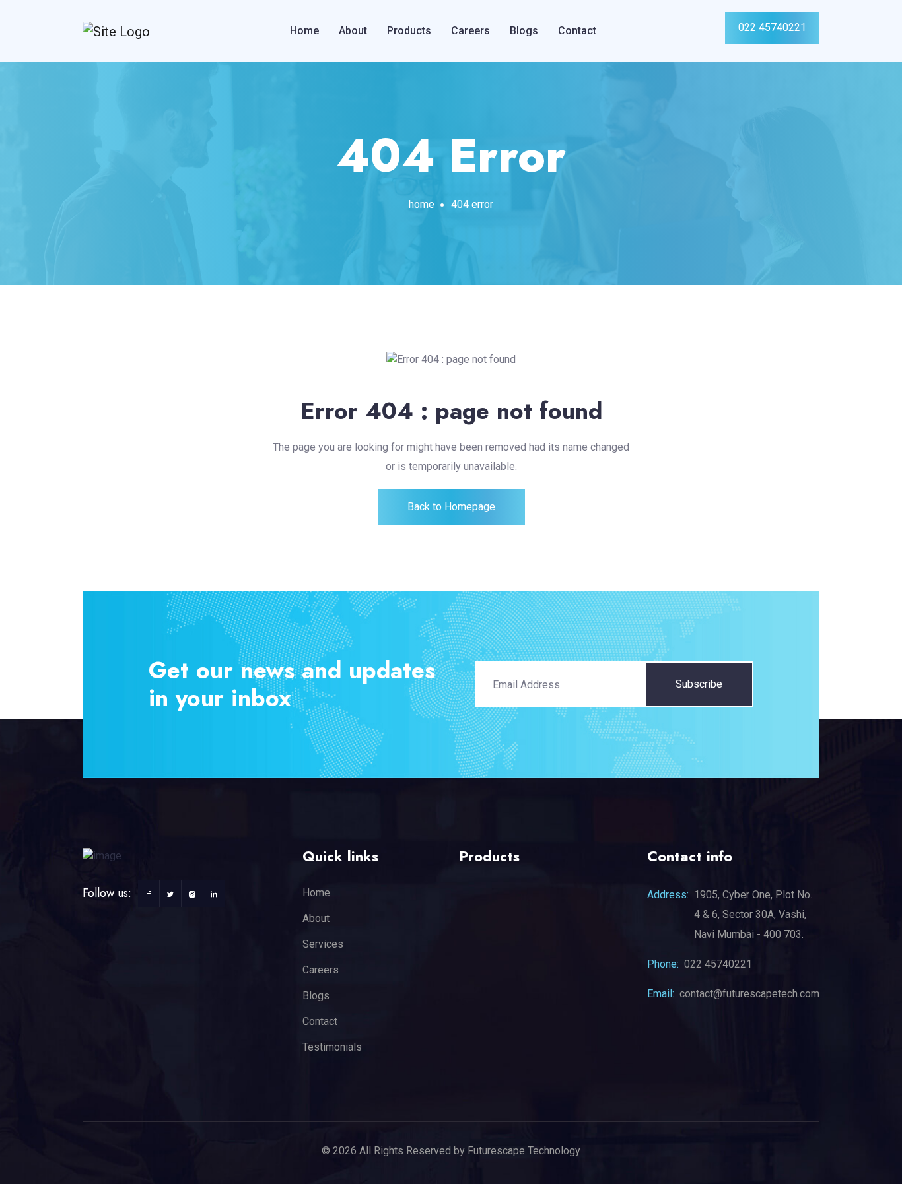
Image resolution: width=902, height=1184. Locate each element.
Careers (470, 30)
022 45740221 (772, 27)
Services (322, 944)
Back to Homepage (451, 506)
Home (304, 30)
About (353, 30)
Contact (577, 30)
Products (409, 30)
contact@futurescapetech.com (749, 993)
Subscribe (699, 684)
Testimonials (332, 1047)
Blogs (524, 30)
